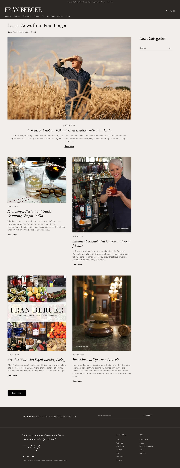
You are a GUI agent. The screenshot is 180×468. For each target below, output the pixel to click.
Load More (16, 393)
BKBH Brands (62, 460)
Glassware (27, 16)
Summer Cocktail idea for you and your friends (101, 243)
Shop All (8, 16)
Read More (69, 146)
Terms (55, 460)
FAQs (141, 450)
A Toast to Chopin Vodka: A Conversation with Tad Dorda (69, 130)
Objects (60, 16)
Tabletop (17, 16)
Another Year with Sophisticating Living (36, 359)
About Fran (144, 439)
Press (142, 443)
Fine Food (51, 16)
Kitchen (36, 16)
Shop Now (110, 2)
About (68, 16)
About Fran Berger (21, 32)
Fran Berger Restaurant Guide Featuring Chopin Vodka (29, 213)
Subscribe (148, 415)
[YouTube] (33, 456)
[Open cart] (174, 11)
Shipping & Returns (146, 446)
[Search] (167, 11)
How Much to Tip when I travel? (95, 359)
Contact (142, 453)
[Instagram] (28, 456)
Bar (43, 16)
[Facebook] (23, 456)
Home (10, 32)
